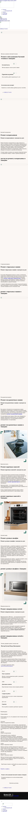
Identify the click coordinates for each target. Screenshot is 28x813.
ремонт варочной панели (14, 481)
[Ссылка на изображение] (8, 796)
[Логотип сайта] (7, 7)
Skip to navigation (4, 0)
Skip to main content (12, 0)
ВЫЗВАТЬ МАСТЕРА (5, 20)
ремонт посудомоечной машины (14, 414)
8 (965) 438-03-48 (3, 19)
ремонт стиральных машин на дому (12, 278)
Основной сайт (8, 10)
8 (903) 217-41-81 (3, 18)
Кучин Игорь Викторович (7, 666)
